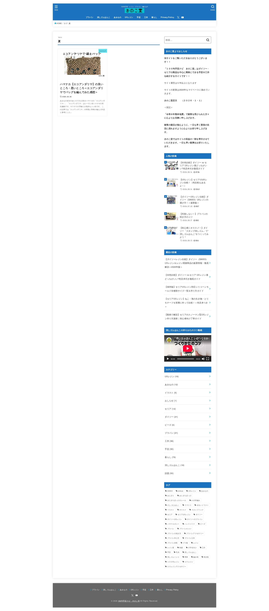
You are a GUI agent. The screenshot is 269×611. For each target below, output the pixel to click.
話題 (169, 473)
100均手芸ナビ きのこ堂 (129, 601)
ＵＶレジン (189, 561)
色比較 (206, 557)
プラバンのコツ (185, 528)
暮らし (154, 17)
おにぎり (170, 495)
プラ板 (185, 542)
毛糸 (177, 552)
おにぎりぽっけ (185, 495)
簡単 (186, 557)
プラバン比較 (172, 542)
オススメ (182, 509)
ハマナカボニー (173, 524)
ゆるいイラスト (203, 505)
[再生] (167, 358)
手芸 (139, 17)
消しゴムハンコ (173, 557)
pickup (180, 491)
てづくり (188, 505)
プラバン (89, 17)
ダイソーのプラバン (195, 519)
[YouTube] (182, 17)
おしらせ (171, 400)
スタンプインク (198, 509)
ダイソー (171, 416)
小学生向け (192, 547)
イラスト (171, 392)
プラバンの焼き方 (174, 533)
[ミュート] (203, 358)
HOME (59, 23)
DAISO (170, 491)
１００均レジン (173, 561)
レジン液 (170, 547)
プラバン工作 (190, 538)
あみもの (117, 17)
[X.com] (178, 17)
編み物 (195, 557)
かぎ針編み (195, 500)
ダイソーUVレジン (174, 519)
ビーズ (170, 424)
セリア (170, 408)
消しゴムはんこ (103, 17)
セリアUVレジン (184, 514)
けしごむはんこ (173, 505)
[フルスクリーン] (207, 358)
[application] (187, 348)
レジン (195, 542)
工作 (146, 17)
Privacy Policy (167, 17)
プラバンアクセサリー (194, 533)
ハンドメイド (190, 524)
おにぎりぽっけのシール (176, 500)
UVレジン (129, 17)
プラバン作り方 (173, 538)
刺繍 (181, 547)
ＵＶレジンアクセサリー (176, 566)
